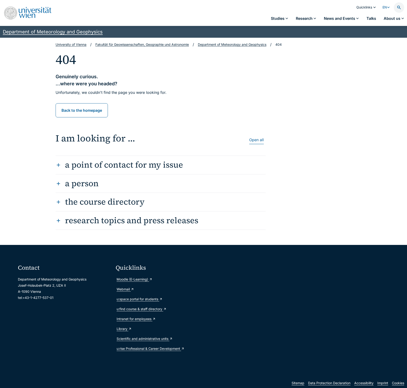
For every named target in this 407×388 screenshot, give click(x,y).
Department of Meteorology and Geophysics (53, 32)
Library (122, 329)
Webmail (124, 289)
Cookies (398, 383)
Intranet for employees (134, 319)
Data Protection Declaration (329, 383)
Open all (256, 139)
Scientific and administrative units (143, 339)
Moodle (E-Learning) (133, 279)
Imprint (382, 383)
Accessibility (364, 383)
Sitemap (298, 383)
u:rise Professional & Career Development (149, 349)
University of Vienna (71, 44)
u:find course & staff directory (140, 309)
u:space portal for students (138, 299)
